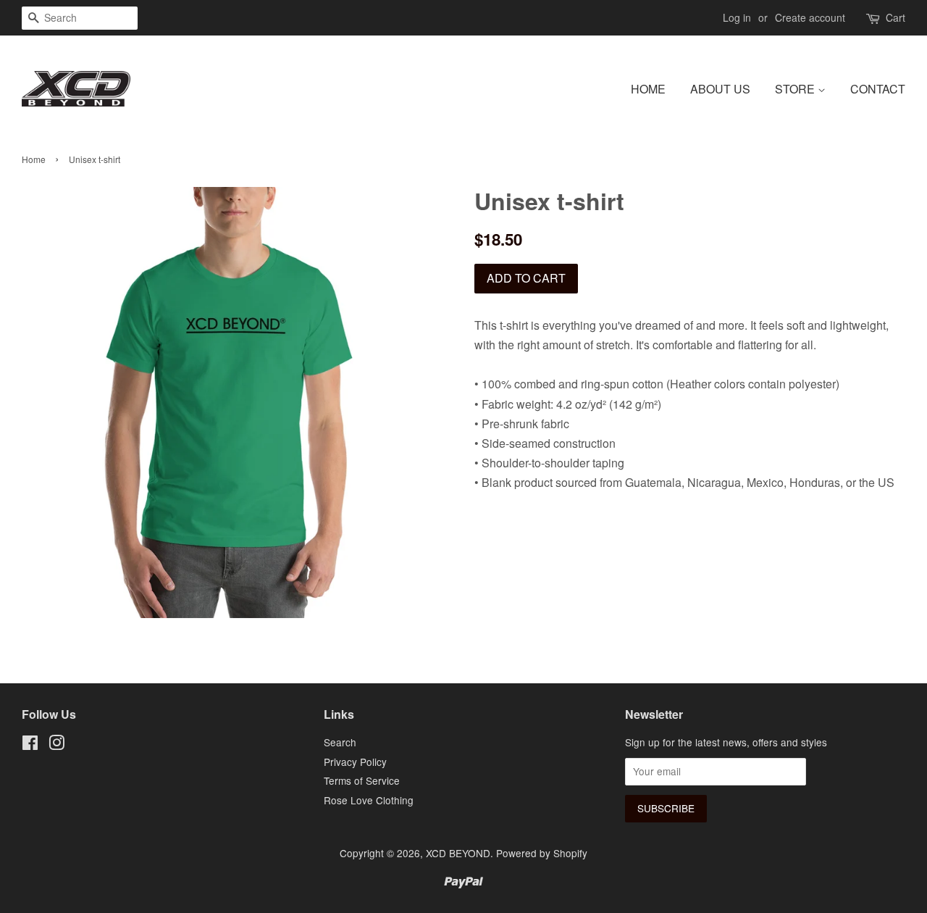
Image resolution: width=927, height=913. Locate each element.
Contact (877, 88)
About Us (720, 88)
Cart (895, 17)
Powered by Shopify (541, 853)
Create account (810, 17)
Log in (737, 17)
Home (648, 88)
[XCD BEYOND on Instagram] (56, 745)
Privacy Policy (355, 761)
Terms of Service (362, 780)
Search (340, 742)
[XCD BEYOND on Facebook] (30, 745)
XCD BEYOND (458, 853)
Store (796, 88)
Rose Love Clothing (369, 800)
